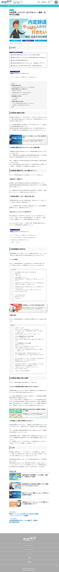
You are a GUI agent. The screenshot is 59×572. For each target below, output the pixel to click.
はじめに (13, 83)
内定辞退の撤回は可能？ (16, 85)
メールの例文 (15, 97)
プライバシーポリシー (29, 549)
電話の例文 (14, 99)
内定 (12, 43)
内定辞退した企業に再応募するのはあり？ (21, 105)
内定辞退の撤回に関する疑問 (17, 101)
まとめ (12, 106)
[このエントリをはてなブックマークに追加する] (41, 40)
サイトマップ (29, 553)
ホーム (10, 5)
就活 (16, 43)
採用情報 (29, 561)
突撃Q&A (44, 2)
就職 (19, 43)
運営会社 (29, 557)
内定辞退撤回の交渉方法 (16, 96)
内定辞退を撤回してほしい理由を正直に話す (21, 92)
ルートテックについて (29, 545)
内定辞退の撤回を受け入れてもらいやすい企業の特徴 (23, 87)
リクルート (14, 5)
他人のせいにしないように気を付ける (20, 94)
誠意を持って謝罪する (16, 90)
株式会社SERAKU (31, 570)
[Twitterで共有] (15, 40)
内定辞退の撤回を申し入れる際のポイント (20, 88)
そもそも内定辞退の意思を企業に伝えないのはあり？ (23, 103)
